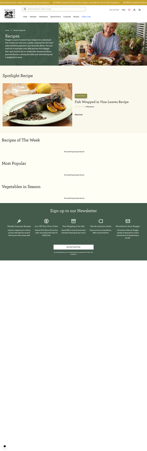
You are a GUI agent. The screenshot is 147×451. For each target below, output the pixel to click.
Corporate (67, 17)
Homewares (43, 17)
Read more (79, 114)
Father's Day (86, 17)
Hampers (33, 17)
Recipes (76, 17)
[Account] (134, 10)
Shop (25, 17)
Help (123, 10)
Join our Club (114, 10)
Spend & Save (55, 17)
